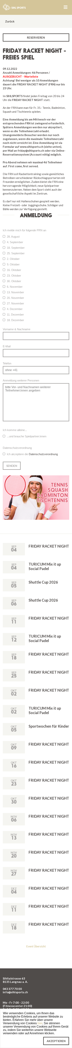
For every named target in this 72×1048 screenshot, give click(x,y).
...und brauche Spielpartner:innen (26, 436)
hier (39, 1023)
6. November (15, 286)
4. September (15, 242)
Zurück (9, 21)
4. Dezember (15, 309)
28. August (13, 236)
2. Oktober (13, 258)
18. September (16, 247)
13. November (15, 292)
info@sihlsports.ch (15, 992)
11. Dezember (15, 314)
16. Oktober (14, 270)
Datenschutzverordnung (43, 454)
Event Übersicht (36, 946)
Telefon (7, 363)
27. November (15, 303)
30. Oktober (14, 281)
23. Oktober (14, 275)
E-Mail (7, 346)
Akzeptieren (56, 1041)
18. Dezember (15, 320)
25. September (16, 253)
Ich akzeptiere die (32, 454)
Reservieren (36, 37)
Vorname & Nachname (16, 329)
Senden (11, 465)
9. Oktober (13, 264)
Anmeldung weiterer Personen (21, 380)
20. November (15, 297)
